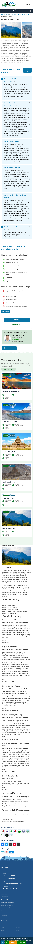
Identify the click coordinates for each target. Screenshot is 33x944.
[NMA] (15, 831)
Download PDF (9, 348)
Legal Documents (5, 907)
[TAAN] (11, 831)
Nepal (2, 927)
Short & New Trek (15, 14)
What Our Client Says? (7, 905)
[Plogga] (7, 835)
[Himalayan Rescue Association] (23, 831)
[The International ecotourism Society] (2, 835)
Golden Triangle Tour (9, 452)
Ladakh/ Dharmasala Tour (11, 391)
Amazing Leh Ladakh (9, 422)
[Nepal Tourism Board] (7, 831)
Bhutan (18, 927)
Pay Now (11, 852)
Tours (2, 930)
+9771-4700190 (9, 878)
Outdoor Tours (26, 14)
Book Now (22, 942)
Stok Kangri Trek (8, 498)
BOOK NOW (17, 319)
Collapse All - (27, 70)
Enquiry (13, 942)
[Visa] (2, 852)
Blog (2, 910)
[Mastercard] (6, 852)
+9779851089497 (9, 875)
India (7, 14)
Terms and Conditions (7, 900)
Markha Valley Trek (9, 482)
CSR (2, 913)
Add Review (5, 311)
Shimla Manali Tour (9, 528)
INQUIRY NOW (16, 325)
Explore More (8, 369)
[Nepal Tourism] (2, 831)
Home (3, 14)
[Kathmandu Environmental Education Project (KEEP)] (19, 831)
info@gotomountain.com (12, 883)
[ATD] (11, 835)
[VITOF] (27, 831)
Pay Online (4, 915)
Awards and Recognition (7, 902)
